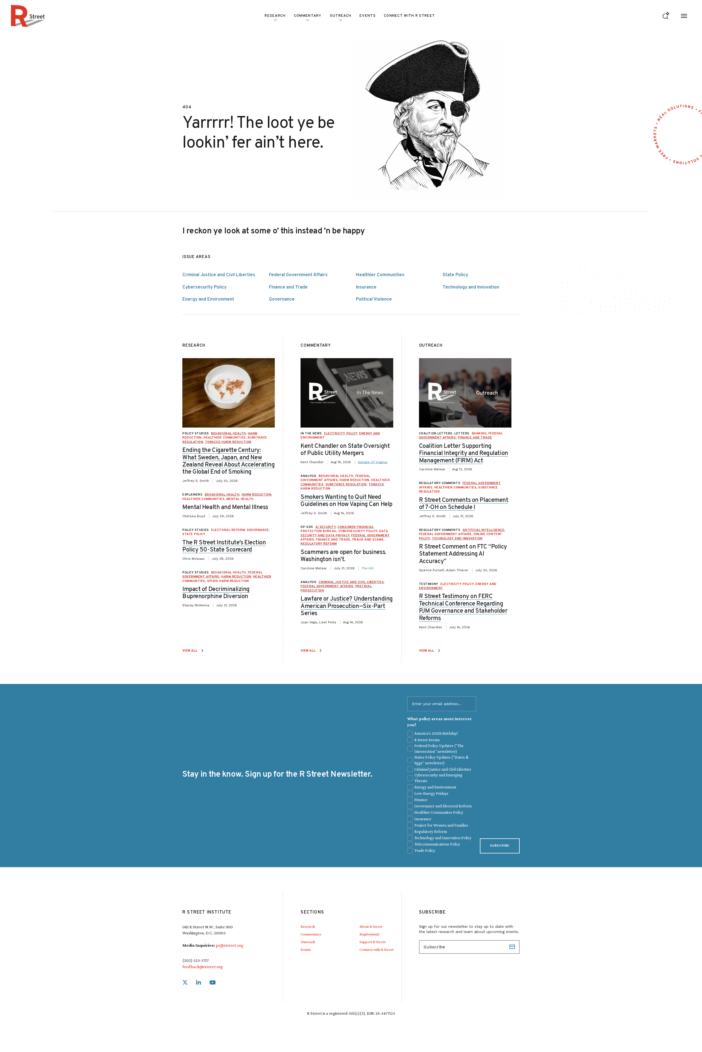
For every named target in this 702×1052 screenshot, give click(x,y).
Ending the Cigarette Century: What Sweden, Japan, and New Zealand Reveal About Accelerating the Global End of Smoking (228, 461)
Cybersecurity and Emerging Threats (438, 778)
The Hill (367, 568)
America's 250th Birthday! (436, 733)
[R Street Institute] (28, 16)
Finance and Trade (288, 287)
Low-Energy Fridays (431, 793)
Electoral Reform (228, 530)
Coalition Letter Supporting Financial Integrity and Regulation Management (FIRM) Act (463, 454)
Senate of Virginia (372, 462)
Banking (479, 433)
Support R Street (373, 942)
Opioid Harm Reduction (228, 581)
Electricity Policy (340, 433)
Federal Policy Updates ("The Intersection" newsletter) (439, 748)
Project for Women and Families (441, 825)
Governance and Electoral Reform (443, 806)
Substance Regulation (346, 485)
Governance (282, 299)
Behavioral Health (228, 433)
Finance (421, 800)
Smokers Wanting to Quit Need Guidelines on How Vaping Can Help (346, 501)
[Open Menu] (684, 16)
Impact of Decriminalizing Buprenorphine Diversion (216, 593)
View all (189, 651)
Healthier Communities (380, 275)
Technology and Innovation (471, 287)
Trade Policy (424, 850)
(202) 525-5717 (195, 960)
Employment (369, 934)
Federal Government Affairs (298, 275)
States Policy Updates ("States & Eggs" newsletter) (441, 760)
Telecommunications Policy (437, 844)
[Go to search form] (666, 16)
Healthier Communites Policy (438, 812)
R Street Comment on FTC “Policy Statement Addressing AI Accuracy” (463, 554)
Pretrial (363, 586)
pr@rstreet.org (229, 945)
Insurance (366, 287)
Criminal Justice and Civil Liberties (218, 275)
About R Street (371, 926)
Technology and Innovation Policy (442, 838)
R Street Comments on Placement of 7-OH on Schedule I (463, 504)
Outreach (340, 16)
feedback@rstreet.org (202, 966)
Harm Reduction (256, 495)
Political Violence (374, 299)
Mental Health (240, 499)
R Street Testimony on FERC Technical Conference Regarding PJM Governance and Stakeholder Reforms (463, 607)
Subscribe (499, 846)
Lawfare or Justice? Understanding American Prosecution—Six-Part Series (346, 606)
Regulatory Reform (319, 544)
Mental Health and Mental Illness (225, 507)
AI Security (325, 527)
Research (308, 926)
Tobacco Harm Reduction (228, 442)
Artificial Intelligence (484, 530)
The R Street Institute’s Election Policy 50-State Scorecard (224, 546)
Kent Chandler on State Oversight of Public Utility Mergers (345, 450)
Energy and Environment (208, 299)
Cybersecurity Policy (204, 287)
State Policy (455, 275)
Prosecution (312, 591)
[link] (185, 983)
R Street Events (427, 740)
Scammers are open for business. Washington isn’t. (343, 556)
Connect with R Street (409, 16)
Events (368, 16)
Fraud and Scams (368, 540)
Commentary (311, 934)
